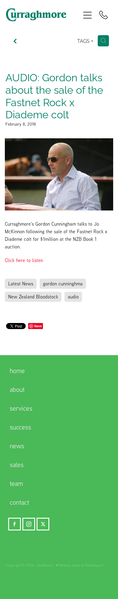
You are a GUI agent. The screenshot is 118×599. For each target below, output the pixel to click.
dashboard (45, 565)
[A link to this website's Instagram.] (28, 524)
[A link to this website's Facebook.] (14, 524)
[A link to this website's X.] (43, 524)
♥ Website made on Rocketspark (79, 565)
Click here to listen (24, 260)
